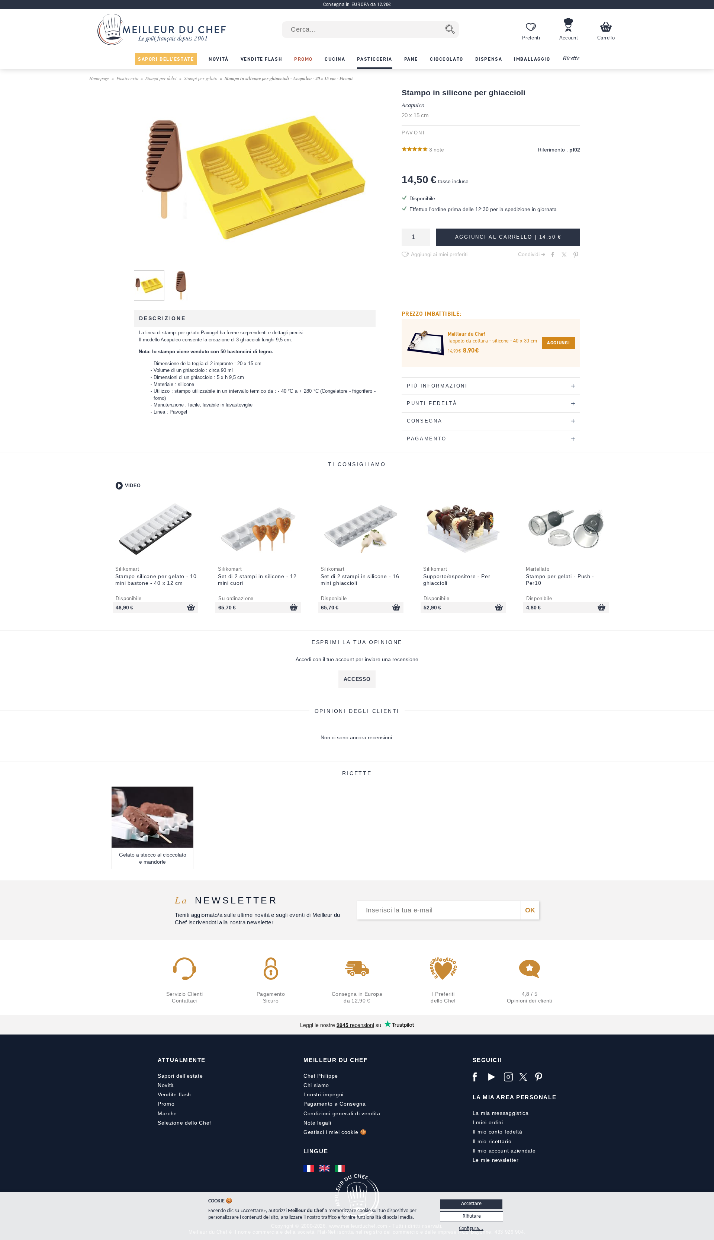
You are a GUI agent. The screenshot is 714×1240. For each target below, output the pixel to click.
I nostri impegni (323, 1094)
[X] (525, 1077)
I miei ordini (488, 1122)
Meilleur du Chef (335, 1060)
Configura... (471, 1228)
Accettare (471, 1203)
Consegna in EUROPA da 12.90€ (357, 4)
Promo (166, 1104)
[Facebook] (479, 1077)
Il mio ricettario (492, 1141)
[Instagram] (510, 1077)
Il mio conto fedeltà (497, 1132)
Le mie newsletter (496, 1160)
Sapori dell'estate (180, 1076)
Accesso (357, 679)
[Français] (309, 1168)
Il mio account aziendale (504, 1151)
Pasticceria (127, 78)
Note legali (317, 1123)
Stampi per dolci (161, 78)
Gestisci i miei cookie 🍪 (335, 1132)
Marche (167, 1113)
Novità (166, 1085)
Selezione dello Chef (184, 1123)
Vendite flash (174, 1094)
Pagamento (318, 1104)
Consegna (353, 1104)
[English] (325, 1168)
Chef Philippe (320, 1076)
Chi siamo (316, 1085)
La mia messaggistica (501, 1113)
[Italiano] (341, 1168)
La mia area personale (514, 1097)
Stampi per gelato (200, 78)
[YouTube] (494, 1077)
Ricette (570, 59)
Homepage (99, 78)
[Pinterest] (541, 1077)
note (436, 150)
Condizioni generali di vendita (341, 1113)
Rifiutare (472, 1216)
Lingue (315, 1151)
